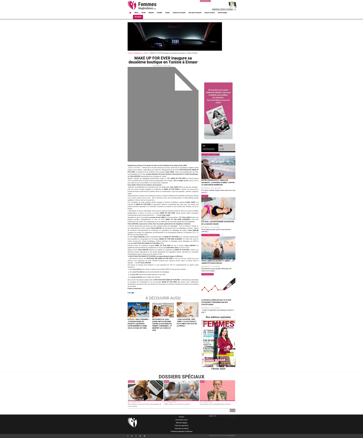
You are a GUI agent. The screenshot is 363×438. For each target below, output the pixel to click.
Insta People (222, 13)
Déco (223, 9)
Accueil (130, 13)
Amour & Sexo (210, 13)
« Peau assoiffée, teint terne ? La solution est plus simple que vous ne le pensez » (187, 322)
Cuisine (229, 9)
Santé (167, 13)
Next (201, 114)
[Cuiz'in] (231, 4)
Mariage (216, 9)
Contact (181, 417)
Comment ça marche (181, 428)
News (136, 13)
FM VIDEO (138, 17)
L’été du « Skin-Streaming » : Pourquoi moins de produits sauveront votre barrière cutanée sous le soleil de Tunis (138, 323)
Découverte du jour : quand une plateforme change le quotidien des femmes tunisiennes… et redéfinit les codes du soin (162, 324)
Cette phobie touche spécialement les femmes (215, 404)
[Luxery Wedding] (218, 343)
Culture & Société (179, 13)
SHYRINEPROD (231, 435)
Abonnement (205, 1)
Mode (144, 13)
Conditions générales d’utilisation (181, 431)
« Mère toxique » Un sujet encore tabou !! (177, 404)
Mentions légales (181, 423)
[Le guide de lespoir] (218, 110)
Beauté (151, 13)
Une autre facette (195, 13)
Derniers (208, 148)
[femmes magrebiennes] (145, 5)
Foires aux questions (181, 425)
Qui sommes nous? (181, 420)
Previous (125, 114)
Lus (221, 148)
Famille (159, 13)
